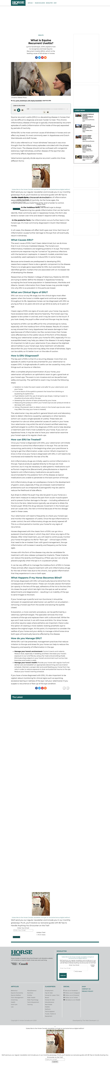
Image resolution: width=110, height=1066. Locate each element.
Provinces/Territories (89, 119)
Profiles (29, 995)
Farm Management (17, 997)
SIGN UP (16, 209)
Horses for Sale (50, 1000)
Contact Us (86, 989)
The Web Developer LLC (90, 1020)
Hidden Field (40, 204)
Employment (49, 990)
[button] (55, 1026)
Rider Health (31, 997)
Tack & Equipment (33, 1002)
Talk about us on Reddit (72, 1000)
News (83, 119)
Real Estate (48, 1004)
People (84, 152)
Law (12, 1007)
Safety (83, 131)
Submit (55, 1062)
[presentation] (64, 688)
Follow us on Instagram (72, 993)
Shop (55, 3)
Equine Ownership (17, 993)
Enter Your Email (23, 928)
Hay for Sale (49, 993)
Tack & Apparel (50, 1011)
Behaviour (14, 990)
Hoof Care (14, 1004)
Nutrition (30, 993)
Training (29, 1004)
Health (13, 1002)
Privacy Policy (87, 991)
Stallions (47, 1009)
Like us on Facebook (71, 990)
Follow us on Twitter (71, 997)
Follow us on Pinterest (72, 995)
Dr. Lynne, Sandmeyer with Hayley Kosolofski (27, 100)
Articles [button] (30, 3)
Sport (83, 121)
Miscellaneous (31, 990)
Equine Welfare (85, 130)
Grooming (14, 1000)
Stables (47, 1007)
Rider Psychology (32, 1000)
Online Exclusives (40, 3)
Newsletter (49, 3)
